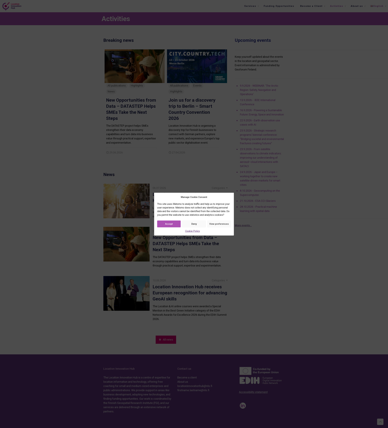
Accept (169, 224)
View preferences (219, 224)
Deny (194, 224)
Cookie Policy (192, 231)
